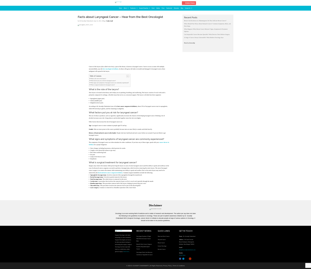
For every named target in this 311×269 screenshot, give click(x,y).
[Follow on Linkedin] (183, 259)
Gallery (158, 8)
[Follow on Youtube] (190, 258)
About (125, 8)
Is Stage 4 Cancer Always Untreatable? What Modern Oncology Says (204, 37)
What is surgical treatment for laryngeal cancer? (103, 84)
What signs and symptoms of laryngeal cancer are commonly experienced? (110, 82)
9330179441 (190, 3)
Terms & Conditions (179, 265)
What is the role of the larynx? (98, 78)
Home (120, 8)
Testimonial (169, 8)
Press (163, 8)
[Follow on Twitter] (187, 259)
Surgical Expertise (143, 8)
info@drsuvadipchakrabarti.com (187, 249)
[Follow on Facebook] (180, 259)
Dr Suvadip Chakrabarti (86, 21)
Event (153, 8)
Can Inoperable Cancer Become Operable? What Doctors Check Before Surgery (207, 34)
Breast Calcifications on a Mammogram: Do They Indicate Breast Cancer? (205, 20)
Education (176, 8)
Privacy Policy (167, 265)
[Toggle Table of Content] (127, 76)
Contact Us (187, 8)
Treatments (133, 8)
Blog (182, 8)
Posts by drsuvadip (189, 43)
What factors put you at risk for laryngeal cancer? (103, 80)
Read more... (126, 251)
